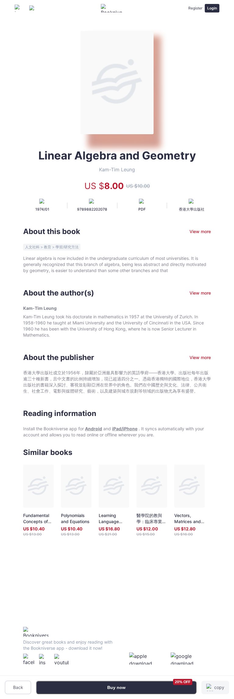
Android (93, 428)
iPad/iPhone (124, 428)
